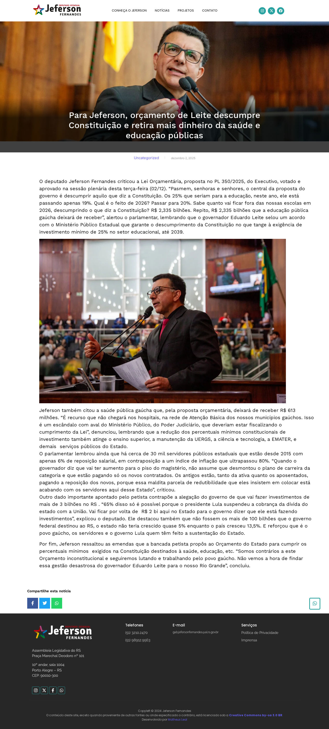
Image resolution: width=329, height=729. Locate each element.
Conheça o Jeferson (129, 10)
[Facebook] (280, 10)
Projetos (186, 10)
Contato (209, 10)
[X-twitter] (271, 10)
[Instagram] (262, 10)
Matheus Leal (177, 719)
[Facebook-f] (53, 690)
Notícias (162, 10)
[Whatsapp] (61, 690)
